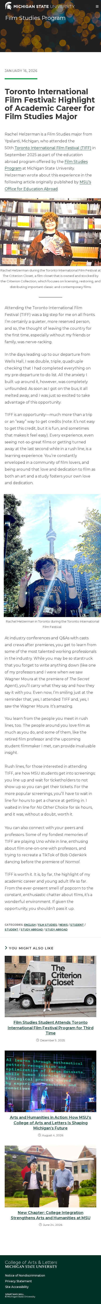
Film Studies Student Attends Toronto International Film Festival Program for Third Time (50, 1027)
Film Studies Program (35, 17)
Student (77, 924)
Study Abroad (32, 929)
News (63, 924)
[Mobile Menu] (97, 6)
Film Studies (47, 924)
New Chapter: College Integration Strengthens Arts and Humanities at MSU (50, 1215)
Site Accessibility (17, 1287)
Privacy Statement (18, 1281)
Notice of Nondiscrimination (25, 1275)
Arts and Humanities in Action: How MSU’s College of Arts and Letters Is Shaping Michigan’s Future (50, 1122)
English (30, 924)
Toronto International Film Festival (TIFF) (53, 148)
